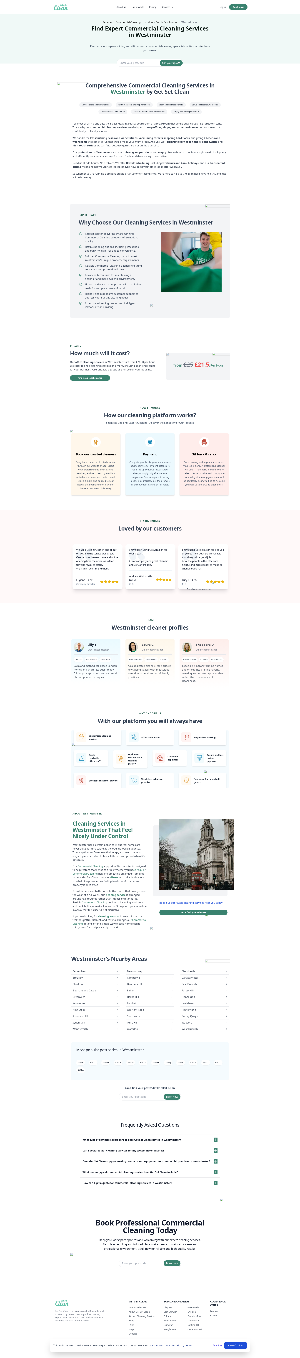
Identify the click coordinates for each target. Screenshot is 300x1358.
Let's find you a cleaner (193, 912)
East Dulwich (170, 1311)
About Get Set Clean (139, 1311)
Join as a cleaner (137, 1307)
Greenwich (193, 1307)
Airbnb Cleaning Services (142, 1316)
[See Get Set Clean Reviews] (219, 589)
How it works (137, 6)
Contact (133, 1333)
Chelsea (192, 1311)
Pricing (153, 6)
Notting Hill (194, 1324)
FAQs (131, 1324)
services (107, 22)
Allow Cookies (235, 1345)
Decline (217, 1345)
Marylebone (170, 1329)
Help (131, 1329)
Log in (223, 6)
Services (166, 6)
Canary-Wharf (195, 1329)
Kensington (170, 1320)
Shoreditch (193, 1320)
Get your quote (171, 63)
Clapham (168, 1307)
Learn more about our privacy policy (170, 1345)
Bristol (213, 1315)
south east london (167, 22)
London (214, 1311)
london (148, 22)
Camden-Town (195, 1316)
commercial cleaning (128, 22)
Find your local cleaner (90, 377)
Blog (131, 1320)
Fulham (168, 1316)
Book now (238, 6)
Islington (168, 1324)
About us (121, 6)
